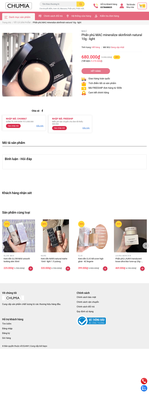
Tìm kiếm (6, 323)
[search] (81, 4)
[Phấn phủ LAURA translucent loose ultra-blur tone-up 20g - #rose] (130, 235)
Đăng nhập (130, 7)
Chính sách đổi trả (53, 16)
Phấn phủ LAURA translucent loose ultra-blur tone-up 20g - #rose (128, 261)
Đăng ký (6, 333)
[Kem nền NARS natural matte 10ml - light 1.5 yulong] (55, 235)
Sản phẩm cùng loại (16, 212)
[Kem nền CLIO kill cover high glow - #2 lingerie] (93, 235)
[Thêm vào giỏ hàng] (31, 268)
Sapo (44, 346)
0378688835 (106, 7)
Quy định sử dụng (85, 311)
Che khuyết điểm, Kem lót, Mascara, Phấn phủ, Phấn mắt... (62, 9)
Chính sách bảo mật (86, 297)
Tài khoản (130, 4)
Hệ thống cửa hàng (81, 16)
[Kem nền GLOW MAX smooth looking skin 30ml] (18, 235)
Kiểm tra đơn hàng (109, 16)
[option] (37, 64)
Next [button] (146, 245)
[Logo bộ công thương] (91, 320)
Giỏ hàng (6, 338)
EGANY (25, 346)
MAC (84, 31)
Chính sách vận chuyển (88, 302)
